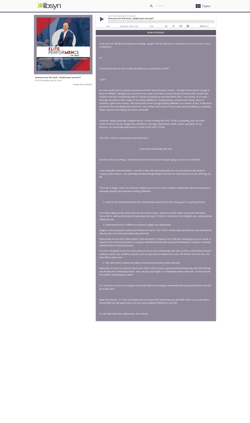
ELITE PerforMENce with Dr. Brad (48, 80)
